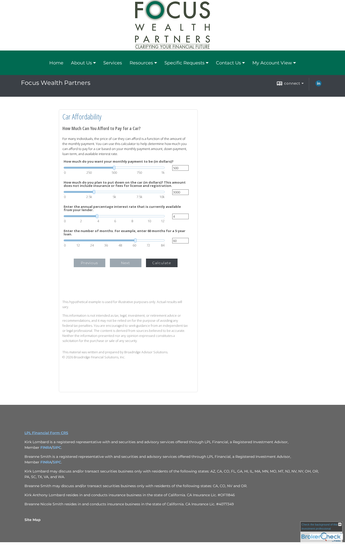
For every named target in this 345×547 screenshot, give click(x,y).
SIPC (57, 447)
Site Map (32, 519)
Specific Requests (184, 63)
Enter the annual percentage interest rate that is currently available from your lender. (122, 208)
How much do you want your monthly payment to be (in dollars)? (119, 161)
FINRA (46, 447)
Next (125, 263)
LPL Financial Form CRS (46, 433)
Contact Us (228, 63)
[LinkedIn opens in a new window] (318, 85)
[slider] (114, 168)
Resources (141, 63)
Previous (89, 263)
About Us (81, 63)
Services (112, 63)
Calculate (161, 263)
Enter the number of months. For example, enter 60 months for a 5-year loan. (124, 232)
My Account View (272, 63)
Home (56, 63)
